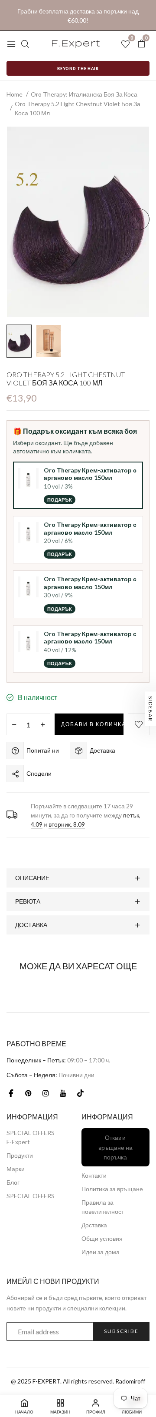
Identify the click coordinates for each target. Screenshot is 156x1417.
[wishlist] (125, 45)
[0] (141, 43)
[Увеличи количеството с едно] (43, 725)
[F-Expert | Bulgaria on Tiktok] (80, 1093)
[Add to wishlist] (139, 724)
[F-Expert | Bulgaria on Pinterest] (28, 1093)
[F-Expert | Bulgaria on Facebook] (10, 1093)
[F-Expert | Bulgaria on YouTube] (62, 1093)
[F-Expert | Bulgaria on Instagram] (45, 1093)
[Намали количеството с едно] (14, 725)
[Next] (139, 219)
